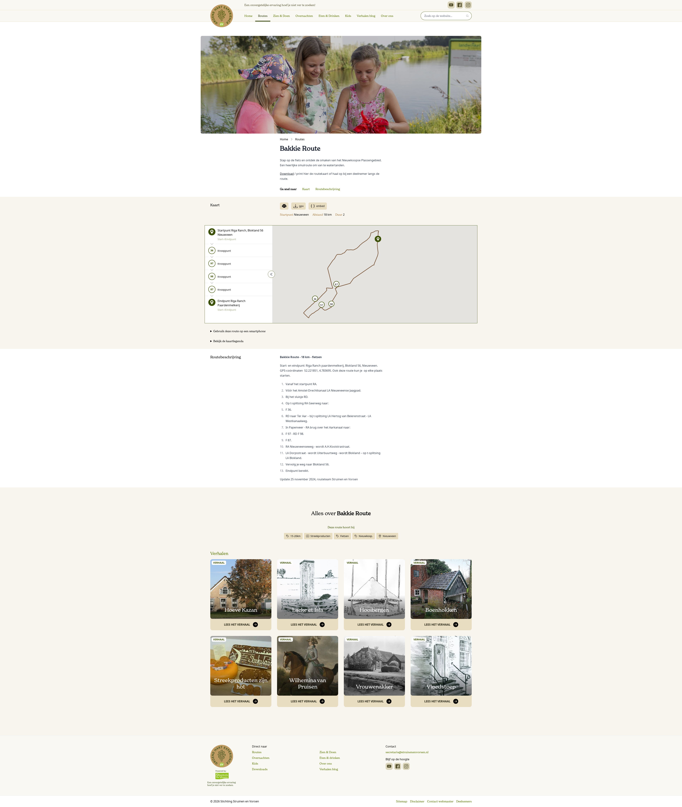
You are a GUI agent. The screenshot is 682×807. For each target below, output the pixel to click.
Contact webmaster (440, 801)
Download (287, 174)
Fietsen (344, 536)
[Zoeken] (467, 16)
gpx (301, 206)
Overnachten (304, 16)
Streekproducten (320, 536)
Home (248, 16)
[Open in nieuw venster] (451, 5)
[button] (378, 239)
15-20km (295, 536)
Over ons (387, 16)
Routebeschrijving (327, 189)
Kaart (306, 189)
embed (320, 206)
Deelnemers (464, 801)
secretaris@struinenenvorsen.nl (407, 752)
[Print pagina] (284, 206)
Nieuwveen (389, 536)
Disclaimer (417, 801)
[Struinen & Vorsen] (221, 765)
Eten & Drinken (329, 16)
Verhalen (219, 553)
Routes (262, 16)
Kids (348, 16)
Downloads (259, 769)
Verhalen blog (366, 16)
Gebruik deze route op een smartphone (239, 331)
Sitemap (401, 801)
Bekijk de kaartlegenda (228, 341)
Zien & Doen (281, 16)
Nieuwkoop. (366, 536)
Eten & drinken (330, 758)
